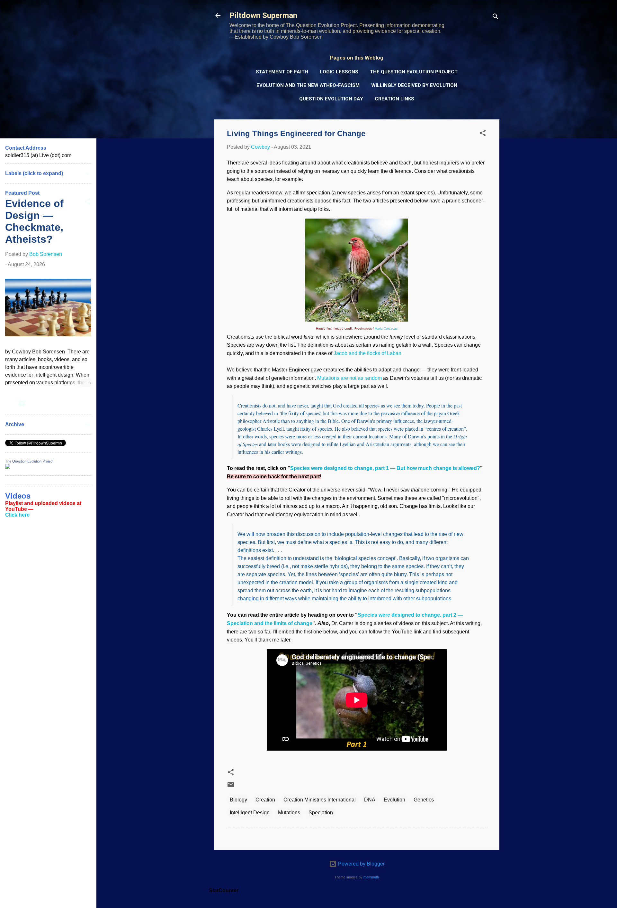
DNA (369, 799)
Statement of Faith (282, 72)
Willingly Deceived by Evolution (414, 85)
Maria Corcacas (386, 328)
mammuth (371, 877)
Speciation (320, 812)
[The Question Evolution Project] (7, 467)
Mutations (289, 812)
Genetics (424, 799)
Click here (17, 515)
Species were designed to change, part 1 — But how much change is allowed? (385, 468)
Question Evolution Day (331, 99)
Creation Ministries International (319, 799)
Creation (265, 799)
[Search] (495, 17)
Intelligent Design (250, 812)
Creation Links (394, 99)
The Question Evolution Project (414, 72)
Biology (238, 799)
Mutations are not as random (349, 378)
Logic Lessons (339, 72)
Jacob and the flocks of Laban (367, 353)
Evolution (394, 799)
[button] (483, 134)
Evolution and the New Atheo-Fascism (308, 85)
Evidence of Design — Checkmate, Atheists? (34, 221)
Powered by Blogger (361, 863)
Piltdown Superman (263, 15)
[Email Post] (231, 787)
